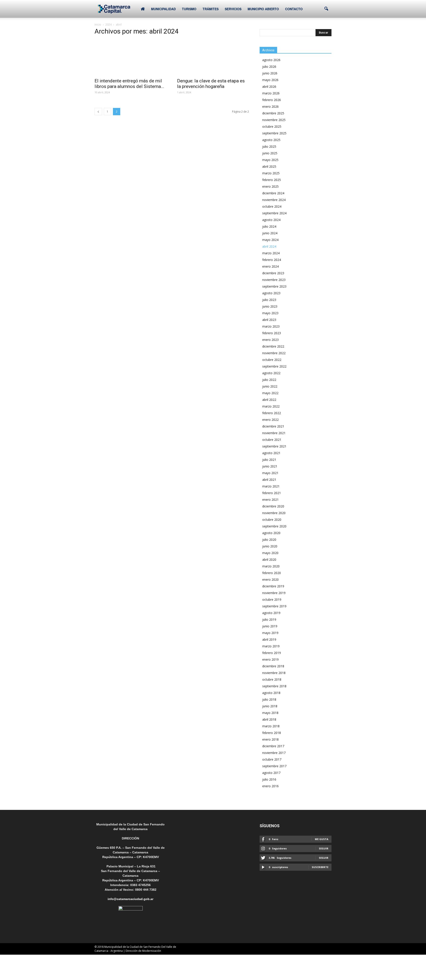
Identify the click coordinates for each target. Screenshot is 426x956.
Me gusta (321, 839)
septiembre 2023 (274, 286)
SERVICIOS (233, 9)
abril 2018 (269, 719)
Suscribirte (320, 867)
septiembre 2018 (274, 686)
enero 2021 (270, 499)
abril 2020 (269, 559)
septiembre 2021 (274, 446)
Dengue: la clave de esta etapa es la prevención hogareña (211, 83)
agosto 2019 (271, 613)
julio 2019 (269, 619)
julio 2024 (269, 226)
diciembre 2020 (273, 506)
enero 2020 (270, 579)
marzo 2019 (271, 646)
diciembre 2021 (273, 426)
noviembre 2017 (274, 753)
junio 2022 (269, 386)
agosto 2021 (271, 453)
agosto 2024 (271, 220)
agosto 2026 (271, 60)
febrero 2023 (271, 333)
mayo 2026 (270, 80)
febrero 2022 (271, 413)
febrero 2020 (271, 573)
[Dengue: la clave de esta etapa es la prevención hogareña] (213, 57)
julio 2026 (269, 66)
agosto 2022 (271, 373)
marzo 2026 (271, 93)
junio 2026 (269, 73)
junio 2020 (269, 546)
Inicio (98, 24)
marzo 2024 (271, 253)
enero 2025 (270, 186)
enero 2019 (270, 659)
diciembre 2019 (273, 586)
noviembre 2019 (274, 593)
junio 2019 (269, 626)
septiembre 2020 (274, 526)
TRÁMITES (211, 9)
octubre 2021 (271, 439)
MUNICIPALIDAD (163, 9)
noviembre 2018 (274, 673)
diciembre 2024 (273, 193)
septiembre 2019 (274, 606)
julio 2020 (269, 539)
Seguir (323, 848)
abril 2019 (269, 639)
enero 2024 (270, 266)
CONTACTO (294, 9)
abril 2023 (269, 320)
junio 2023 (269, 306)
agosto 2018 (271, 693)
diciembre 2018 (273, 666)
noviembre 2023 (274, 280)
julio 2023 (269, 300)
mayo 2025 (270, 160)
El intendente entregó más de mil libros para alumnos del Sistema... (129, 83)
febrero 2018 (271, 733)
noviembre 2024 (274, 200)
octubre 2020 (271, 519)
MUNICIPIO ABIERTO (263, 9)
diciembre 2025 (273, 113)
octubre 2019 (271, 599)
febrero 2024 (271, 260)
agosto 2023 (271, 293)
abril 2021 (269, 479)
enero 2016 (270, 786)
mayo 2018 (270, 713)
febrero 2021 (271, 493)
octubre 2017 (271, 759)
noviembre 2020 (274, 513)
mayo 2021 (270, 473)
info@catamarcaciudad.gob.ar (130, 899)
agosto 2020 (271, 533)
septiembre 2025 (274, 133)
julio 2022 (269, 380)
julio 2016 (269, 779)
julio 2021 (269, 459)
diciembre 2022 (273, 346)
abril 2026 (269, 86)
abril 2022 (269, 400)
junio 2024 (269, 233)
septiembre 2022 (274, 366)
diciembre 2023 (273, 273)
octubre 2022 (271, 360)
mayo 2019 (270, 633)
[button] (326, 9)
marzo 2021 (271, 486)
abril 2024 (269, 246)
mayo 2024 (270, 240)
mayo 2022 (270, 393)
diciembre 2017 (273, 746)
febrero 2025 (271, 180)
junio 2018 (269, 706)
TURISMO (189, 9)
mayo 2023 (270, 313)
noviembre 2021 (274, 433)
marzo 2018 (271, 726)
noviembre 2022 (274, 353)
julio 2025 (269, 146)
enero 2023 (270, 340)
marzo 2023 (271, 326)
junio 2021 (269, 466)
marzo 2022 (271, 406)
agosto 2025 (271, 140)
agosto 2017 (271, 773)
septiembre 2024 (274, 213)
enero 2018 (270, 739)
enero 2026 (270, 106)
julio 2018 (269, 699)
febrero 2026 (271, 100)
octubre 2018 (271, 679)
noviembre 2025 (274, 120)
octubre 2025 (271, 126)
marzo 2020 (271, 566)
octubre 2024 (271, 206)
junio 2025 (269, 153)
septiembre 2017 (274, 766)
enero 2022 (270, 419)
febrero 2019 (271, 653)
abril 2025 (269, 166)
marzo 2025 (271, 173)
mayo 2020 (270, 553)
